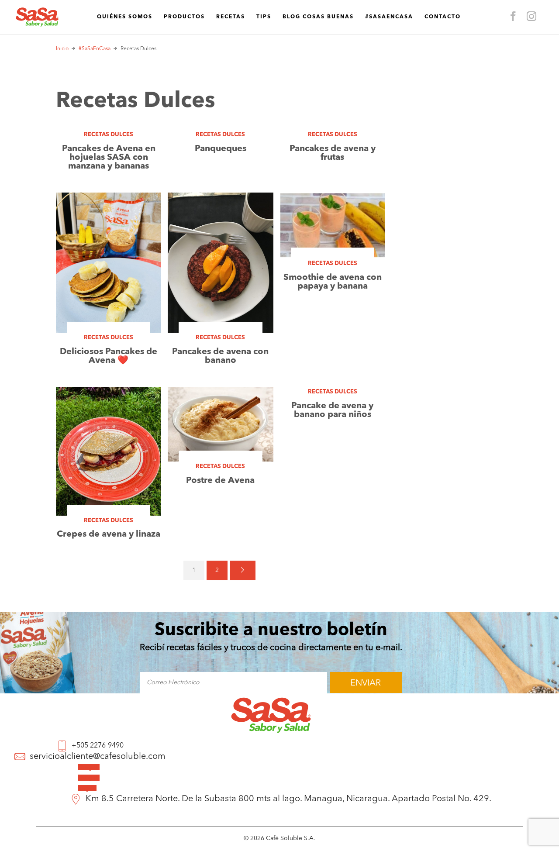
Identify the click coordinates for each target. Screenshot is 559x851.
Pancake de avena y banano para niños (332, 410)
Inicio (62, 49)
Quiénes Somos (124, 17)
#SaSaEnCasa (389, 17)
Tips (263, 17)
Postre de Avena (220, 480)
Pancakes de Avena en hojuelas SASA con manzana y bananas (108, 158)
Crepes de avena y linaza (108, 534)
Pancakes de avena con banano (220, 356)
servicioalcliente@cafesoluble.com (98, 757)
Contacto (442, 17)
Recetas (230, 17)
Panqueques (220, 149)
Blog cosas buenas (318, 17)
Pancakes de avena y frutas (333, 153)
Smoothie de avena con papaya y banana (332, 282)
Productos (184, 17)
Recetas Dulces (108, 135)
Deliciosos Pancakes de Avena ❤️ (108, 356)
